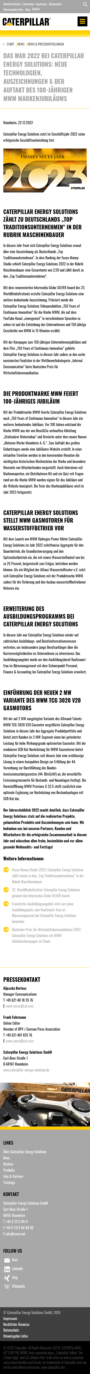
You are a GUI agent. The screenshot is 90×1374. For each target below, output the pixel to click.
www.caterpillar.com (53, 1367)
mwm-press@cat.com (20, 1006)
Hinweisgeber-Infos (13, 9)
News (20, 44)
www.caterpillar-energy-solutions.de (26, 1070)
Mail (15, 1259)
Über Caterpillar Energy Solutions (24, 1151)
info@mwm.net (15, 1233)
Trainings (9, 1182)
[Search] (84, 6)
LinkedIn (17, 1268)
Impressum (41, 4)
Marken (8, 1164)
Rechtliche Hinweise (16, 1324)
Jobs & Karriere (13, 1176)
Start (11, 44)
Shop (27, 9)
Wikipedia (18, 1286)
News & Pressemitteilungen (46, 44)
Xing (15, 1277)
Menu (82, 21)
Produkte (9, 1170)
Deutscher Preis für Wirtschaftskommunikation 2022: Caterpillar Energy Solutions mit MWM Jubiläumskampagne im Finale (46, 935)
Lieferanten (28, 4)
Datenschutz (55, 4)
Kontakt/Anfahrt (12, 4)
